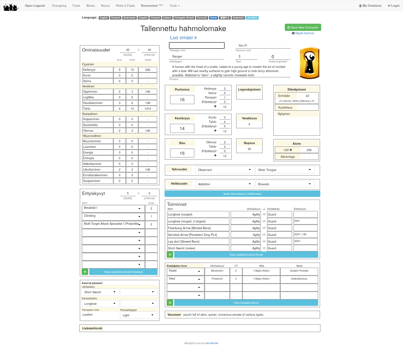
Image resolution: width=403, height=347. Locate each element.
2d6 (309, 150)
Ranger (177, 56)
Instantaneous (299, 278)
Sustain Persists (299, 270)
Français (155, 17)
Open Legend (35, 5)
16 (182, 99)
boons (105, 5)
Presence (217, 278)
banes (90, 5)
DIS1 (297, 220)
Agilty (256, 235)
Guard (272, 214)
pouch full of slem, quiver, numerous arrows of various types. (223, 314)
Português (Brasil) (184, 17)
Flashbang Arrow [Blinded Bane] (189, 228)
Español (143, 17)
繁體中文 (225, 17)
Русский (202, 17)
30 (249, 149)
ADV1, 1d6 (300, 234)
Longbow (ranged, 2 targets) (187, 221)
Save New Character (304, 27)
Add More (252, 17)
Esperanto (238, 17)
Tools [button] (174, 5)
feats (76, 5)
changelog (59, 5)
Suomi (213, 17)
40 (128, 49)
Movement (217, 270)
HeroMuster (212, 343)
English (104, 17)
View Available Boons (246, 302)
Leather (87, 314)
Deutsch (115, 17)
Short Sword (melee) (181, 248)
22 (307, 95)
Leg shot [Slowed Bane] (183, 241)
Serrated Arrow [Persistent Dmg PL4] (192, 235)
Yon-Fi (242, 45)
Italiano (167, 17)
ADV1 (297, 241)
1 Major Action (261, 270)
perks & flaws (125, 5)
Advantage (288, 156)
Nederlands (129, 17)
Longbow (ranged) (180, 214)
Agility (256, 214)
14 (182, 128)
